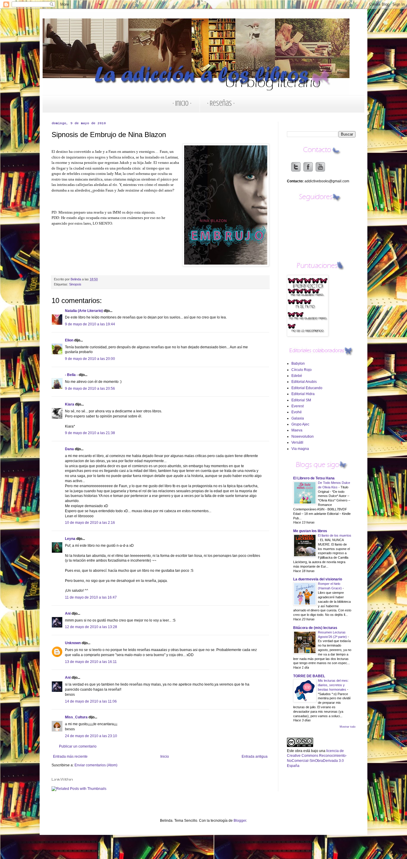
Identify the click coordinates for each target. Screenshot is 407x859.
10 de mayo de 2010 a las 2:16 (90, 523)
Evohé (296, 412)
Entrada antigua (255, 756)
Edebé (296, 376)
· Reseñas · (220, 104)
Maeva (296, 430)
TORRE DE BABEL (309, 676)
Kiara (69, 404)
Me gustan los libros (310, 531)
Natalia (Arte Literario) (84, 311)
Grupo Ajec (300, 424)
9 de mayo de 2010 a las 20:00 (90, 359)
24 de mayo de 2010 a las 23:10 (91, 736)
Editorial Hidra (303, 394)
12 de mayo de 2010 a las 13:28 (91, 627)
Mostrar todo (347, 726)
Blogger (240, 820)
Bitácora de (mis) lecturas (315, 628)
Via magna (300, 449)
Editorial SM (301, 400)
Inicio (164, 756)
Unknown (73, 643)
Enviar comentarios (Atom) (95, 765)
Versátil (297, 442)
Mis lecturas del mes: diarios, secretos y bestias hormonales (333, 685)
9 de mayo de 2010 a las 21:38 (90, 433)
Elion (69, 340)
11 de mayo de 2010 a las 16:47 (91, 597)
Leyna (70, 539)
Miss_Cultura (76, 717)
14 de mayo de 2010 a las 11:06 (91, 701)
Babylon (298, 363)
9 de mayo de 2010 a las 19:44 (90, 324)
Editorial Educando (306, 388)
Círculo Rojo (301, 370)
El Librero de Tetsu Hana (314, 478)
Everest (297, 406)
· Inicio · (182, 104)
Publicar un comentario (78, 746)
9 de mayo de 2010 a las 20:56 (90, 388)
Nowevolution (302, 436)
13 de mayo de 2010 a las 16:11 (91, 662)
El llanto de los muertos (334, 535)
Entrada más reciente (70, 756)
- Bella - (71, 375)
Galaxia (297, 418)
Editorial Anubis (304, 382)
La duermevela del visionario (317, 579)
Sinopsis (75, 284)
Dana (69, 449)
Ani (68, 613)
